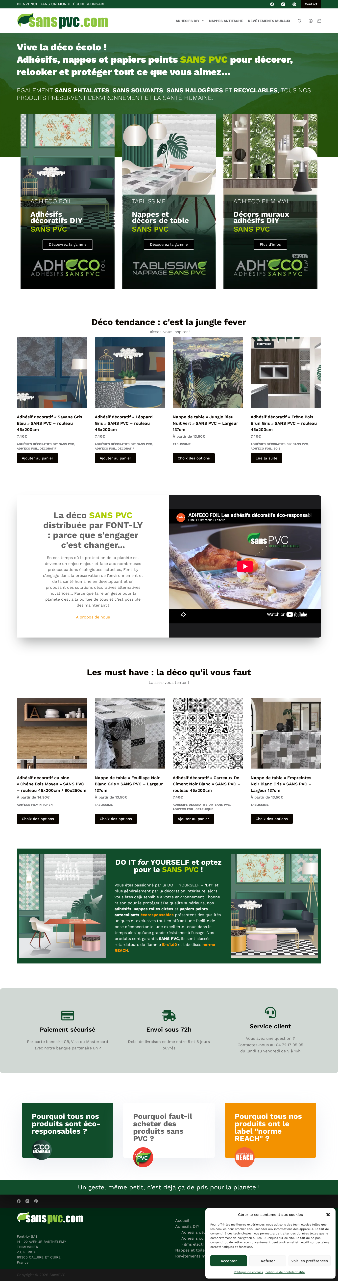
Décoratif (48, 448)
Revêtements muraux (269, 21)
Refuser (268, 1261)
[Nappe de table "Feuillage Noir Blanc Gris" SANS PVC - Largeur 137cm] (130, 733)
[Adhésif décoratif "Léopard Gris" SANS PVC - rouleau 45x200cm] (130, 372)
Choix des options (194, 458)
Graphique (204, 809)
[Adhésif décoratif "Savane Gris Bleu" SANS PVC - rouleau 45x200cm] (52, 372)
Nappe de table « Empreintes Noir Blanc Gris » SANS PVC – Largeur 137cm (281, 784)
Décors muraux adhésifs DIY (261, 217)
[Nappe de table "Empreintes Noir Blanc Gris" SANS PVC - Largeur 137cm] (286, 733)
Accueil (182, 1220)
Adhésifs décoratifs (199, 1232)
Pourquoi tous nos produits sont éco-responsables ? (66, 1123)
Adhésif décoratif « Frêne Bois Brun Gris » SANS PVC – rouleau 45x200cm (284, 423)
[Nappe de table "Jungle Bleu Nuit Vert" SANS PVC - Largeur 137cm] (208, 372)
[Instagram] (283, 4)
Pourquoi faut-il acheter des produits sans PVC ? (162, 1127)
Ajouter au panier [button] (37, 458)
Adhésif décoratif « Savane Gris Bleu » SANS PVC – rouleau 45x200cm (49, 423)
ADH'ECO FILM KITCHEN (35, 804)
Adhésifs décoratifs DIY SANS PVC (45, 444)
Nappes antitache (226, 21)
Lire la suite (266, 458)
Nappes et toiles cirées (197, 1250)
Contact (311, 4)
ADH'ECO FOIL (27, 448)
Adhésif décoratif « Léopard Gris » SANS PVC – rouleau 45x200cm (124, 423)
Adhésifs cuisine (196, 1238)
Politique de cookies (248, 1272)
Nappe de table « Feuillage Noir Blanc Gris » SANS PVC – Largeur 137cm (129, 784)
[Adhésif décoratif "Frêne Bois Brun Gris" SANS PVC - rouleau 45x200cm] (286, 372)
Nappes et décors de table (160, 217)
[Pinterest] (294, 4)
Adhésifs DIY (187, 21)
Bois (277, 448)
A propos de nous (93, 617)
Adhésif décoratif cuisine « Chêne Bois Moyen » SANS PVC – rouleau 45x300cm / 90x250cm (51, 784)
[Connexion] (311, 21)
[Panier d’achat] (319, 21)
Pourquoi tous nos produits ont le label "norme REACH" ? (268, 1127)
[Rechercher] (299, 21)
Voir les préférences (309, 1261)
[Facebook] (272, 4)
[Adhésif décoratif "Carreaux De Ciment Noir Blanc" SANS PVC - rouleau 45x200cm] (208, 733)
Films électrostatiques (203, 1244)
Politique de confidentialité (285, 1272)
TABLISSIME (182, 444)
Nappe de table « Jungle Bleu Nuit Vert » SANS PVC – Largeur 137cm (205, 423)
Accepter (229, 1261)
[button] (328, 1214)
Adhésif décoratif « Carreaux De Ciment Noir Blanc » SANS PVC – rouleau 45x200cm (207, 784)
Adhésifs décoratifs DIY (56, 217)
